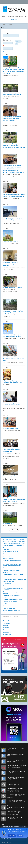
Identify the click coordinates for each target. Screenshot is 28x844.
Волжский (6, 621)
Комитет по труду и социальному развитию (12, 561)
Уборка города (7, 523)
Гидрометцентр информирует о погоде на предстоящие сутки (12, 335)
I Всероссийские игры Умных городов (14, 543)
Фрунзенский (7, 634)
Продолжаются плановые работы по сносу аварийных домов (14, 312)
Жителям (14, 19)
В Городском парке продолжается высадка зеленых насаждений (13, 93)
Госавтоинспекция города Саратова (13, 553)
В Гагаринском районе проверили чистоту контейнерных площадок (13, 219)
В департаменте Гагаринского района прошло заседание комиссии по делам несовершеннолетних (12, 119)
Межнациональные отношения (12, 570)
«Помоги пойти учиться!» (10, 428)
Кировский (6, 627)
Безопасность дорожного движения (13, 545)
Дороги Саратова (8, 556)
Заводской (6, 625)
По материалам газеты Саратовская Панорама (13, 589)
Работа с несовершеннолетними (12, 599)
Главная (3, 24)
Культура (5, 568)
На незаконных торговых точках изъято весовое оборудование (12, 403)
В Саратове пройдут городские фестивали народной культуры (12, 381)
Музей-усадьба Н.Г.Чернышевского (13, 574)
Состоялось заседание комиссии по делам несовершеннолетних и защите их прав (14, 449)
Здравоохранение (8, 558)
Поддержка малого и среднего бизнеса (12, 592)
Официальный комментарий (11, 586)
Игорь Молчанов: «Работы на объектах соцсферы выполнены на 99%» (13, 358)
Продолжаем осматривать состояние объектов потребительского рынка (14, 195)
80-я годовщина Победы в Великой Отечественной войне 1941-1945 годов (14, 540)
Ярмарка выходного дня (10, 241)
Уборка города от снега (10, 606)
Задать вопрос (11, 835)
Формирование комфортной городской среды (11, 611)
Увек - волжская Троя (9, 608)
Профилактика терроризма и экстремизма (11, 596)
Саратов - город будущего (10, 601)
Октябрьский (6, 632)
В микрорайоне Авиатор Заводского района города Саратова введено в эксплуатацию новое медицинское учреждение (14, 70)
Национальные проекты (10, 577)
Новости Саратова (8, 581)
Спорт (4, 603)
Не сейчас (20, 835)
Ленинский (6, 630)
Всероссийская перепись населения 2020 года (13, 548)
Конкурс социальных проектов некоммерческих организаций (12, 565)
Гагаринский (6, 623)
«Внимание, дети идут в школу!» (12, 287)
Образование (7, 583)
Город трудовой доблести (10, 551)
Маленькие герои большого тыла (13, 476)
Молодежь (6, 572)
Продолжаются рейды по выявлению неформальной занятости (11, 263)
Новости (10, 24)
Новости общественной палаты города (14, 579)
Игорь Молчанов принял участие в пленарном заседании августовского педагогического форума (14, 499)
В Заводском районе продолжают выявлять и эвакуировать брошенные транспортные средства (14, 145)
